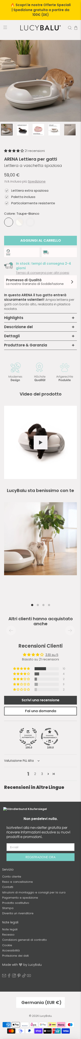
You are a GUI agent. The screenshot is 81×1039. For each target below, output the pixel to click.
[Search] (70, 28)
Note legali (9, 929)
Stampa (7, 908)
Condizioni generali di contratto (24, 940)
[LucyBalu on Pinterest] (19, 976)
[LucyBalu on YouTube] (29, 976)
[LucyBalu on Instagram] (14, 976)
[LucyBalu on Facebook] (9, 976)
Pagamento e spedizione (20, 898)
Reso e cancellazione (17, 882)
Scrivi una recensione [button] (40, 700)
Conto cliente (11, 876)
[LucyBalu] (40, 28)
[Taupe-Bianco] (8, 222)
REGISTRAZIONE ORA (40, 857)
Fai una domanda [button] (40, 710)
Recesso (8, 935)
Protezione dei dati (15, 956)
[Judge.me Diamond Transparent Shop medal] (49, 736)
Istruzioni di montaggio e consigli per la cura (33, 892)
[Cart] (76, 28)
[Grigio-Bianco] (19, 222)
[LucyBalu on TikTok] (24, 976)
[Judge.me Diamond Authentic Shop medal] (28, 736)
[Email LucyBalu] (4, 976)
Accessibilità (11, 950)
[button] (14, 150)
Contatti (7, 887)
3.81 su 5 (51, 654)
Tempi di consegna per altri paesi (42, 272)
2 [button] (35, 773)
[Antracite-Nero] (30, 222)
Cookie (7, 945)
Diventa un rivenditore (17, 913)
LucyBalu (46, 1016)
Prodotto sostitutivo (15, 903)
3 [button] (42, 773)
